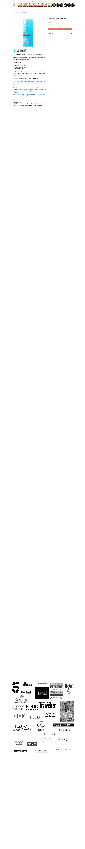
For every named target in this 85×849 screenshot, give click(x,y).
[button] (63, 1)
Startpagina (15, 12)
